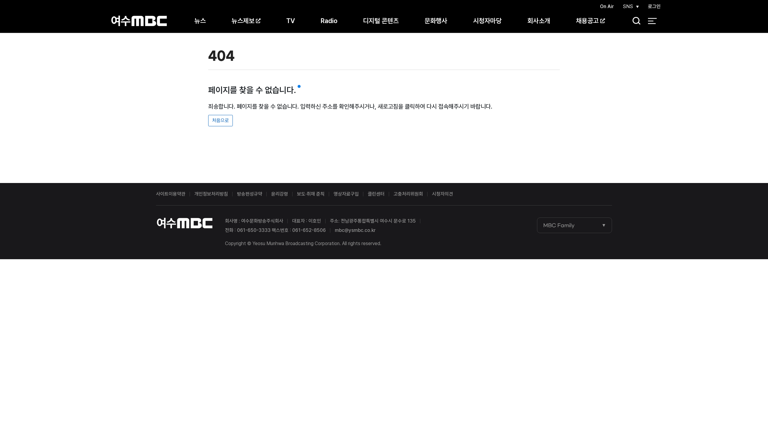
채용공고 (587, 21)
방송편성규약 (249, 194)
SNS (628, 6)
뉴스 (200, 21)
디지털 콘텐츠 (381, 21)
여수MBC (139, 21)
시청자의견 (442, 194)
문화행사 (435, 21)
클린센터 (376, 194)
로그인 (654, 6)
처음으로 (220, 120)
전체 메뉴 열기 (652, 21)
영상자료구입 (346, 194)
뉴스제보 (243, 21)
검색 (634, 21)
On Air (607, 6)
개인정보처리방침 (211, 194)
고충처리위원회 (408, 194)
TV (290, 21)
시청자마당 (487, 21)
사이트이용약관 (170, 194)
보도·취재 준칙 (311, 194)
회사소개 (538, 21)
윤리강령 (279, 194)
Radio (329, 21)
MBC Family (558, 225)
